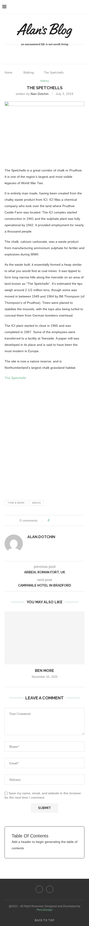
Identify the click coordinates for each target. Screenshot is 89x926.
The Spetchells (15, 378)
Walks (36, 502)
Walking (28, 72)
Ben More (44, 671)
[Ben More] (44, 638)
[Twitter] (48, 53)
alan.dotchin (39, 94)
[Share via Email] (70, 520)
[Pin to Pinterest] (65, 520)
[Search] (84, 6)
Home (8, 72)
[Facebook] (41, 53)
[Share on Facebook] (57, 520)
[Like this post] (51, 520)
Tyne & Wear (16, 502)
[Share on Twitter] (61, 520)
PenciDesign (44, 909)
